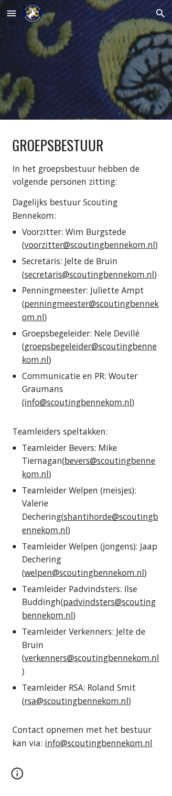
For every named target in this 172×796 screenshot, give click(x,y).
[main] (86, 442)
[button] (11, 13)
